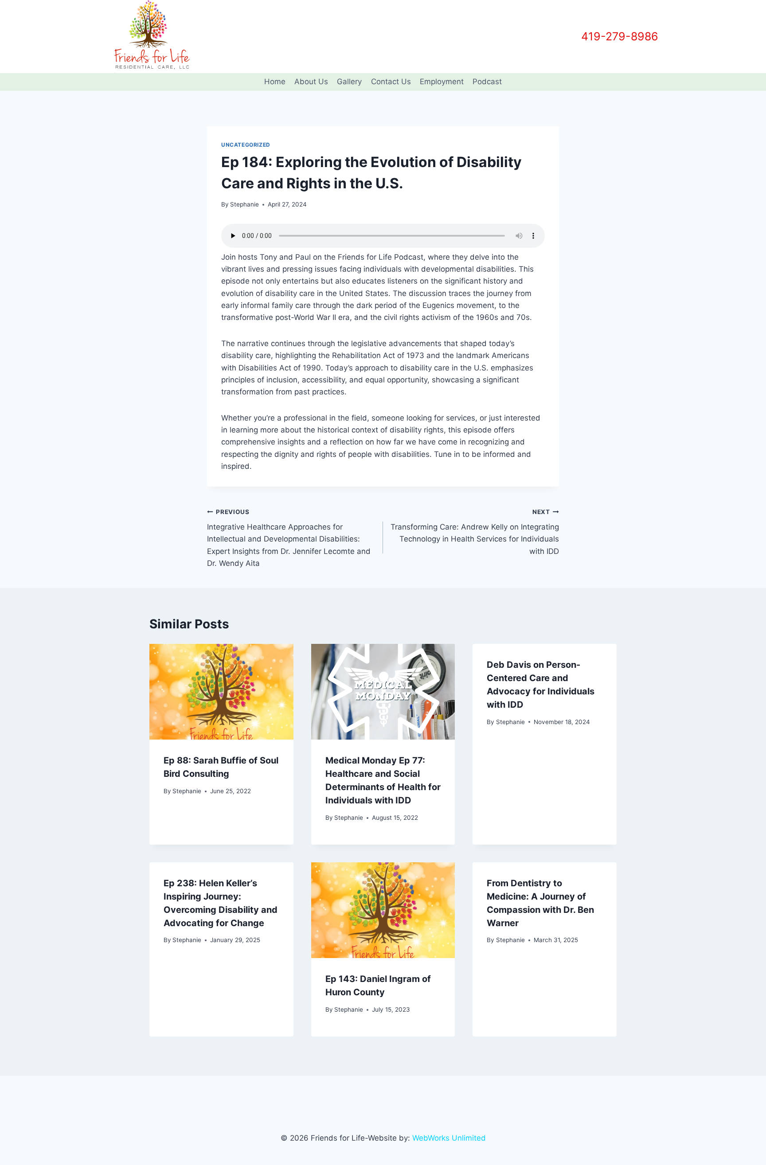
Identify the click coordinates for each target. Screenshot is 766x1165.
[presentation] (221, 692)
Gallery (349, 81)
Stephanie (244, 204)
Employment (442, 81)
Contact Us (391, 81)
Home (274, 81)
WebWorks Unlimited (449, 1138)
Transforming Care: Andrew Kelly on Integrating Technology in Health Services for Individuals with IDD (475, 532)
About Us (311, 81)
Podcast (487, 81)
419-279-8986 (619, 36)
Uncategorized (245, 144)
